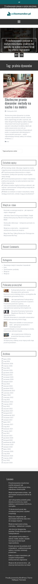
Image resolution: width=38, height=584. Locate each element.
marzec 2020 (8, 458)
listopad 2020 (8, 440)
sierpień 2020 (8, 447)
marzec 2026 (8, 366)
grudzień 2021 (8, 411)
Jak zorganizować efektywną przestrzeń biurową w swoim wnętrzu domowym (17, 336)
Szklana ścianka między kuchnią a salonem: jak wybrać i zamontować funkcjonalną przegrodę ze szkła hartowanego (18, 187)
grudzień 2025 (8, 372)
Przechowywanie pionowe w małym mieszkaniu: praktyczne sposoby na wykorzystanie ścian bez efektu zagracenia (19, 45)
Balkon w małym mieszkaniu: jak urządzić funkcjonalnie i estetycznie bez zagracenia (19, 558)
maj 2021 (7, 426)
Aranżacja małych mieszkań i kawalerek (17, 265)
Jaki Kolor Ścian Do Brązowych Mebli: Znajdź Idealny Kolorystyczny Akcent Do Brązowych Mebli (18, 218)
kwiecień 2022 (8, 402)
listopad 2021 (8, 413)
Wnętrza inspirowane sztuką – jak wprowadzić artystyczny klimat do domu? (20, 495)
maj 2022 (7, 399)
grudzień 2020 (8, 438)
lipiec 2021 (7, 422)
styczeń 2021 (8, 436)
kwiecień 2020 (8, 456)
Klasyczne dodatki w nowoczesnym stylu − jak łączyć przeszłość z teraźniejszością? (21, 325)
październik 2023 (9, 390)
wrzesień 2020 (8, 444)
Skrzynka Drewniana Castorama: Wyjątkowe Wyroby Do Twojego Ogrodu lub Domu (18, 313)
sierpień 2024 (8, 382)
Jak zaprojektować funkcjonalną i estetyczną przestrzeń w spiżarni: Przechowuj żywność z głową (19, 302)
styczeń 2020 (8, 463)
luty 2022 (7, 406)
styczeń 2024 (8, 386)
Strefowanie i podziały (11, 269)
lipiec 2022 (7, 395)
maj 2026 (7, 361)
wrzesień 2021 (8, 417)
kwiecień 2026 (8, 363)
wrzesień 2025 (8, 377)
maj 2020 (7, 453)
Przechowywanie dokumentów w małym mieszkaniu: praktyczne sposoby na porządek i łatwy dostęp (17, 174)
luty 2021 (7, 433)
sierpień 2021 (8, 420)
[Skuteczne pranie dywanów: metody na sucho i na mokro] (18, 85)
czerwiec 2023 (8, 393)
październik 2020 (9, 442)
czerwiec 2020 (8, 451)
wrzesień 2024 (8, 379)
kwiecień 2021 (8, 429)
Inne (7, 141)
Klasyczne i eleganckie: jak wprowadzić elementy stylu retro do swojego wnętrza (19, 519)
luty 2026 (7, 368)
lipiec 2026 (7, 359)
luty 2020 (7, 460)
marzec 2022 (8, 404)
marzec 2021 (8, 431)
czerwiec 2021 (8, 424)
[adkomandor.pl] (19, 13)
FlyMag (14, 580)
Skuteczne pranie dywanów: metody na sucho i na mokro (18, 103)
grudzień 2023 (8, 388)
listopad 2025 (8, 375)
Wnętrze (6, 271)
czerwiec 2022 (8, 397)
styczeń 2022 (8, 409)
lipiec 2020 (7, 449)
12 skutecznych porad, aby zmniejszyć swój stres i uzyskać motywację (19, 511)
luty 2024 (7, 384)
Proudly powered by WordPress (16, 578)
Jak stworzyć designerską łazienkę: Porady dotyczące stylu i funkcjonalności (20, 531)
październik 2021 (9, 415)
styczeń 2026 (8, 370)
